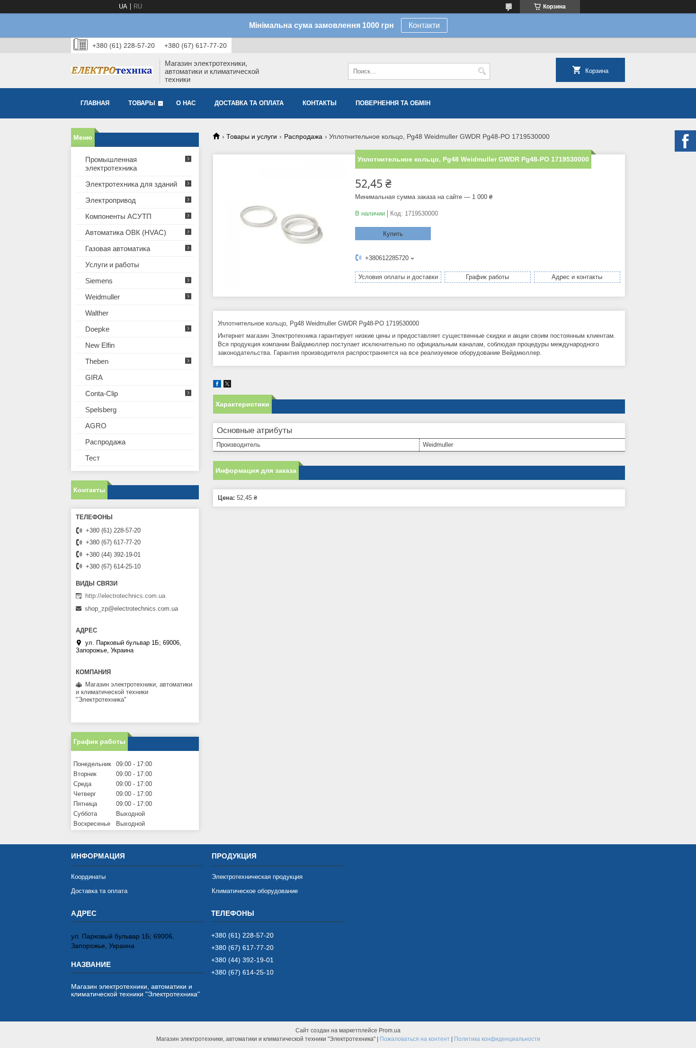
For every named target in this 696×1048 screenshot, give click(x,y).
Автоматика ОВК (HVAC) (125, 232)
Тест (92, 458)
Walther (96, 313)
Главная (94, 103)
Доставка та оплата (249, 103)
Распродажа (303, 136)
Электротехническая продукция (257, 876)
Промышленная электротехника (111, 163)
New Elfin (100, 345)
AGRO (96, 426)
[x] (227, 385)
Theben (96, 361)
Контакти (424, 25)
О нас (186, 103)
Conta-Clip (101, 393)
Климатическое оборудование (255, 890)
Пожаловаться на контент (415, 1039)
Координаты (88, 876)
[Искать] (481, 71)
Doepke (97, 329)
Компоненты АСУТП (118, 216)
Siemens (99, 281)
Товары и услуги (251, 136)
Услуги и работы (112, 265)
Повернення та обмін (393, 103)
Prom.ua (390, 1030)
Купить (393, 233)
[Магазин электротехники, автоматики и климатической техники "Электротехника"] (112, 71)
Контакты (320, 103)
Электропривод (110, 200)
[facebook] (217, 385)
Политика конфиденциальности (497, 1039)
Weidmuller (102, 297)
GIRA (94, 377)
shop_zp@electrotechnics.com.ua (131, 608)
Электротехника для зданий (131, 184)
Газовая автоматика (117, 248)
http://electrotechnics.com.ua (125, 595)
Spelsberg (100, 410)
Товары (141, 103)
